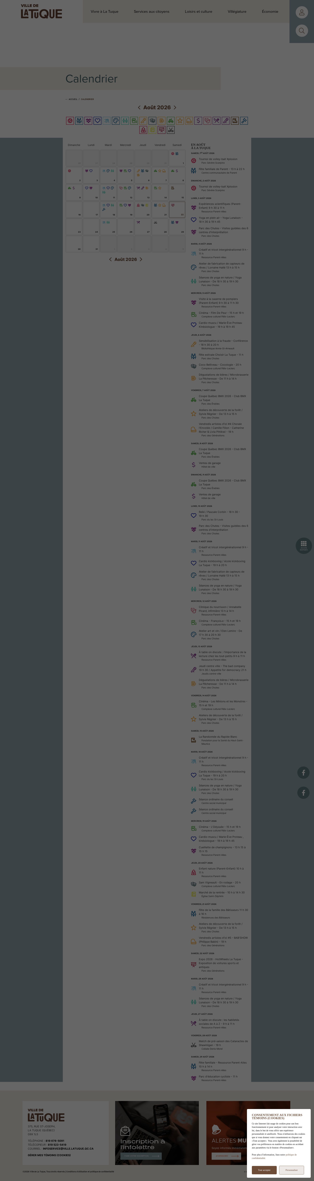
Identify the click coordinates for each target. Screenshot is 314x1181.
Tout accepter (264, 1170)
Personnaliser (292, 1170)
